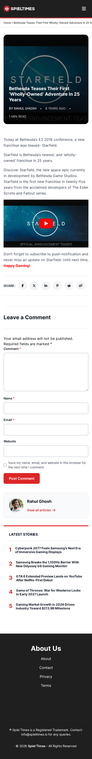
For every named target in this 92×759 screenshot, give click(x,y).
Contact (46, 667)
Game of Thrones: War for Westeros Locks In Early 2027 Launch (48, 592)
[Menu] (83, 9)
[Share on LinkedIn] (45, 285)
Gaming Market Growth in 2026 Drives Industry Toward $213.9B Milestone (45, 606)
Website (10, 441)
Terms (46, 685)
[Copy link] (80, 285)
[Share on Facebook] (22, 285)
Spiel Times (37, 746)
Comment (12, 349)
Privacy (46, 676)
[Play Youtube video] (46, 223)
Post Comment (21, 478)
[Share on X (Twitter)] (34, 285)
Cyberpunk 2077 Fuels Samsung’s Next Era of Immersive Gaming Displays (48, 550)
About (46, 658)
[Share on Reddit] (69, 285)
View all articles (39, 510)
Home (7, 22)
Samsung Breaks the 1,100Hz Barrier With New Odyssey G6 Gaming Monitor (47, 564)
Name (9, 398)
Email (9, 420)
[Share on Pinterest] (57, 285)
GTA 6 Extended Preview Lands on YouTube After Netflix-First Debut (49, 578)
